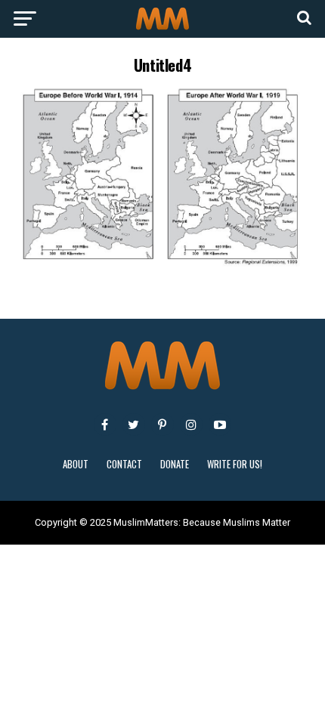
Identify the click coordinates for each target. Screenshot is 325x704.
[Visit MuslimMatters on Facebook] (105, 424)
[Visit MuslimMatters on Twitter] (133, 424)
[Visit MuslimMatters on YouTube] (220, 424)
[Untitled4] (162, 263)
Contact (124, 464)
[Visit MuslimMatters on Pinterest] (162, 424)
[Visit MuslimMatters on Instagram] (191, 424)
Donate (174, 464)
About (75, 464)
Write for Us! (234, 464)
